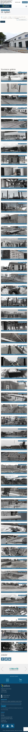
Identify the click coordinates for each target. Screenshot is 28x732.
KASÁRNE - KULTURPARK (8, 18)
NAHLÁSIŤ (2, 21)
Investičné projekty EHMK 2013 (19, 17)
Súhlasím (25, 2)
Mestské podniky (14, 676)
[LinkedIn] (9, 659)
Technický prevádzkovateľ (6, 717)
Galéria (5, 17)
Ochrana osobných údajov (7, 718)
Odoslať (3, 706)
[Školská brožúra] (14, 669)
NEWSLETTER (4, 699)
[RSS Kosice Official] (12, 726)
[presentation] (2, 669)
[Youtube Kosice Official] (7, 726)
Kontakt (2, 715)
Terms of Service (3, 709)
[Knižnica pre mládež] (20, 681)
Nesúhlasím (17, 2)
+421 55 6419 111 (6, 695)
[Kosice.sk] (5, 6)
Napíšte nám (6, 697)
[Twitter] (6, 659)
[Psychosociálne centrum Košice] (7, 681)
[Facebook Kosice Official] (3, 726)
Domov (2, 714)
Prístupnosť (3, 720)
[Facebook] (2, 659)
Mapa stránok (4, 721)
